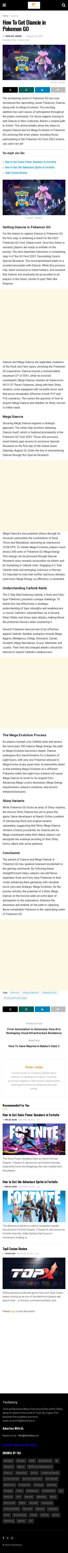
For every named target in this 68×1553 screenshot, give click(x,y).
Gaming (15, 15)
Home (5, 15)
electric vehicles (32, 1478)
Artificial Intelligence (40, 1466)
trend (56, 1514)
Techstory (10, 1254)
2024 (31, 1460)
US (30, 1520)
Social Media (11, 1508)
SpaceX (27, 1508)
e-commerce (11, 1478)
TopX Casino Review (16, 172)
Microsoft (9, 1502)
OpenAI (33, 1502)
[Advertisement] (34, 324)
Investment (49, 1490)
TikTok (44, 1514)
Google (8, 1490)
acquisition (45, 1460)
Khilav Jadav (14, 36)
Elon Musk (51, 1478)
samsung (47, 1502)
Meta (53, 1496)
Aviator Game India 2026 (20, 1445)
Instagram (32, 1490)
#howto (21, 1460)
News (22, 1502)
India (19, 1490)
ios (60, 1490)
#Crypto (8, 1460)
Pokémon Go (49, 992)
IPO (19, 1496)
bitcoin (8, 1472)
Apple (21, 1466)
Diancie (15, 992)
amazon (8, 1466)
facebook (24, 1484)
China (34, 1472)
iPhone (8, 1496)
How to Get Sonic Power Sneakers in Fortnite (30, 162)
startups (52, 1508)
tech (6, 1514)
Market (29, 1496)
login (13, 1311)
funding (38, 1484)
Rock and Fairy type (15, 998)
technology (20, 1514)
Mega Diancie (31, 992)
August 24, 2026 (27, 1120)
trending (9, 1520)
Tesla (34, 1514)
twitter (21, 1520)
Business (22, 1472)
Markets (41, 1496)
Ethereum (9, 1484)
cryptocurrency (50, 1472)
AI (57, 1460)
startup (40, 1508)
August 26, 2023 (35, 36)
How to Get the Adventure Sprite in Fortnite (30, 167)
